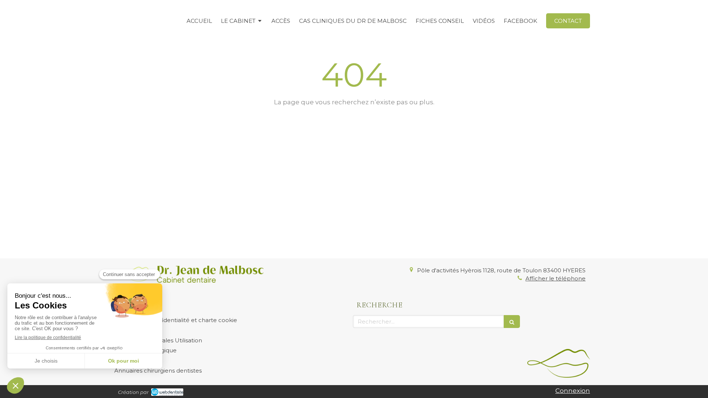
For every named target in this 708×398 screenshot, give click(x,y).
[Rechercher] (512, 321)
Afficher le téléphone (555, 278)
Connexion (572, 390)
